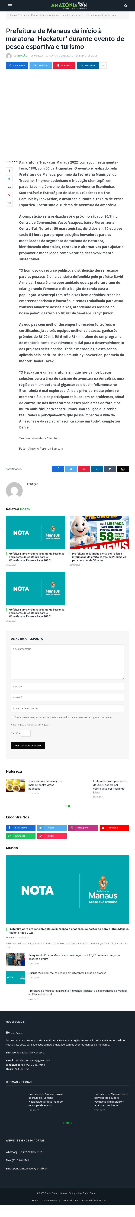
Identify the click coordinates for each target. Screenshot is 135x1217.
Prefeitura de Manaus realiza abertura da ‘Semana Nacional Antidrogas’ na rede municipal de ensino (45, 1099)
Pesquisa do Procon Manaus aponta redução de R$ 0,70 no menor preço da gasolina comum (74, 957)
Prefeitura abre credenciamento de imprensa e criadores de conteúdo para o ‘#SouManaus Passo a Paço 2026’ (36, 557)
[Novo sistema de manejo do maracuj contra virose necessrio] (15, 785)
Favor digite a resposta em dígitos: (30, 724)
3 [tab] (71, 1123)
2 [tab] (69, 806)
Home (35, 1200)
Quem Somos (50, 1200)
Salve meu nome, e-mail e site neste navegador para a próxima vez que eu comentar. (63, 717)
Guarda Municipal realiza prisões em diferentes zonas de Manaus (67, 973)
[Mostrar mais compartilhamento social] (103, 65)
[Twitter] (9, 179)
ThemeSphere (90, 1193)
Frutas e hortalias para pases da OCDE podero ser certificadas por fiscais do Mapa (110, 786)
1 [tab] (66, 806)
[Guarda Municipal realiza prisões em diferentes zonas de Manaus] (15, 977)
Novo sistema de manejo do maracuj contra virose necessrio (45, 784)
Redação (22, 55)
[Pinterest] (9, 195)
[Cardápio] (10, 6)
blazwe (64, 1193)
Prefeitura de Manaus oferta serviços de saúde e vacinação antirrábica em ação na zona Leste (111, 1099)
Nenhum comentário (61, 55)
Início (13, 15)
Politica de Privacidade (94, 1200)
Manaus (10, 937)
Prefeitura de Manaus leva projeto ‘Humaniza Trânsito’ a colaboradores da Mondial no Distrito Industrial (77, 992)
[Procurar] (125, 6)
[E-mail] (9, 203)
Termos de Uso (70, 1200)
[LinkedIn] (9, 187)
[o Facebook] (9, 170)
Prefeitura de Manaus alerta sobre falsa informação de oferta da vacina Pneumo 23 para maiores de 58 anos (99, 557)
